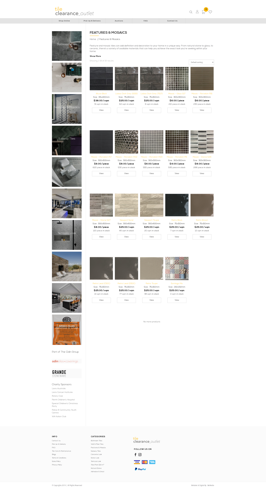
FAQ (146, 21)
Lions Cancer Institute (86, 2)
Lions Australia (69, 2)
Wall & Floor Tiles (97, 444)
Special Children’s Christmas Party (145, 2)
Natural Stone (96, 468)
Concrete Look (96, 454)
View (101, 110)
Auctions (119, 21)
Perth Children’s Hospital (119, 2)
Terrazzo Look (96, 461)
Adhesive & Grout (97, 472)
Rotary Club (102, 2)
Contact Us (172, 21)
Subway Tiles (96, 451)
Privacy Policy (57, 465)
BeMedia (211, 485)
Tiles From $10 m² (97, 465)
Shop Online (64, 21)
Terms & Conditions (59, 458)
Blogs (54, 454)
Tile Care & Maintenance (61, 451)
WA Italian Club (196, 2)
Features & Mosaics (98, 448)
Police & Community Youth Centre (174, 2)
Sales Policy (56, 461)
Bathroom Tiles (96, 441)
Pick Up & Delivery (92, 21)
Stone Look (95, 458)
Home (93, 39)
